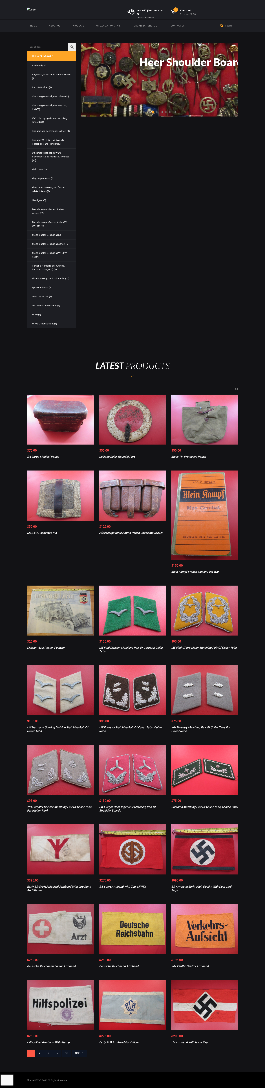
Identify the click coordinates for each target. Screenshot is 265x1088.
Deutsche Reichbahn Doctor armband (51, 966)
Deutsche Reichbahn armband (118, 966)
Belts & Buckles (40, 87)
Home (33, 26)
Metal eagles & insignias (45, 235)
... (57, 1053)
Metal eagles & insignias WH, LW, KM (49, 255)
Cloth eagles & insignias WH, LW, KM (49, 107)
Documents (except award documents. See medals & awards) (50, 155)
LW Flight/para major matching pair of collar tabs (204, 647)
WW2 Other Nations (43, 324)
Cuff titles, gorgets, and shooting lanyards (49, 120)
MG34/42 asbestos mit (42, 533)
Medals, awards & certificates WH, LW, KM (50, 224)
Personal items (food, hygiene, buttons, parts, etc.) (48, 268)
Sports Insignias (40, 288)
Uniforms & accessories (44, 306)
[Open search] (222, 25)
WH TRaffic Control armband (190, 966)
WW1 (35, 315)
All (236, 389)
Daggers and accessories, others (49, 131)
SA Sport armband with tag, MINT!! (122, 886)
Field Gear (37, 170)
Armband (37, 66)
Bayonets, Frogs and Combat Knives (51, 75)
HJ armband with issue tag (189, 1042)
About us (54, 26)
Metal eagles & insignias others (48, 244)
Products (78, 26)
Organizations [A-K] (109, 26)
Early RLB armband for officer (119, 1042)
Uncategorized (40, 297)
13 (66, 1053)
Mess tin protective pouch (188, 456)
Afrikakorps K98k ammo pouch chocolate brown (130, 533)
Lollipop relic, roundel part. (117, 456)
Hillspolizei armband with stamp (48, 1042)
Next (78, 1053)
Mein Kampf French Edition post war (195, 571)
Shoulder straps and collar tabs (48, 279)
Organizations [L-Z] (146, 26)
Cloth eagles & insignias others (48, 96)
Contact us (178, 26)
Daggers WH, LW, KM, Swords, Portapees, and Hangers (48, 142)
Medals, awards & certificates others (48, 211)
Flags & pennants (41, 179)
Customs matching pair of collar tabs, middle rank (204, 807)
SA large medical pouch (43, 456)
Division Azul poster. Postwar (46, 647)
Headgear (37, 200)
